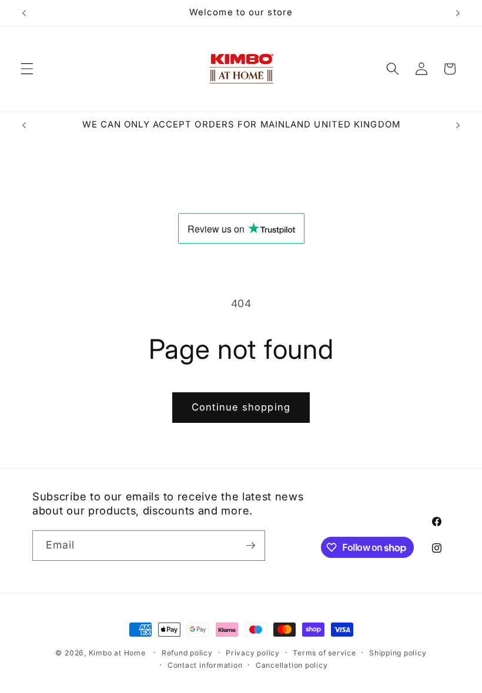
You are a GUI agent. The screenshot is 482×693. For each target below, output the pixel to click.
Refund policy (187, 652)
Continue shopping (241, 407)
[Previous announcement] (24, 13)
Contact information (205, 665)
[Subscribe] (250, 545)
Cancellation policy (292, 665)
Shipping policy (398, 652)
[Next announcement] (458, 13)
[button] (27, 69)
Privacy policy (253, 652)
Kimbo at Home (117, 652)
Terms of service (324, 652)
